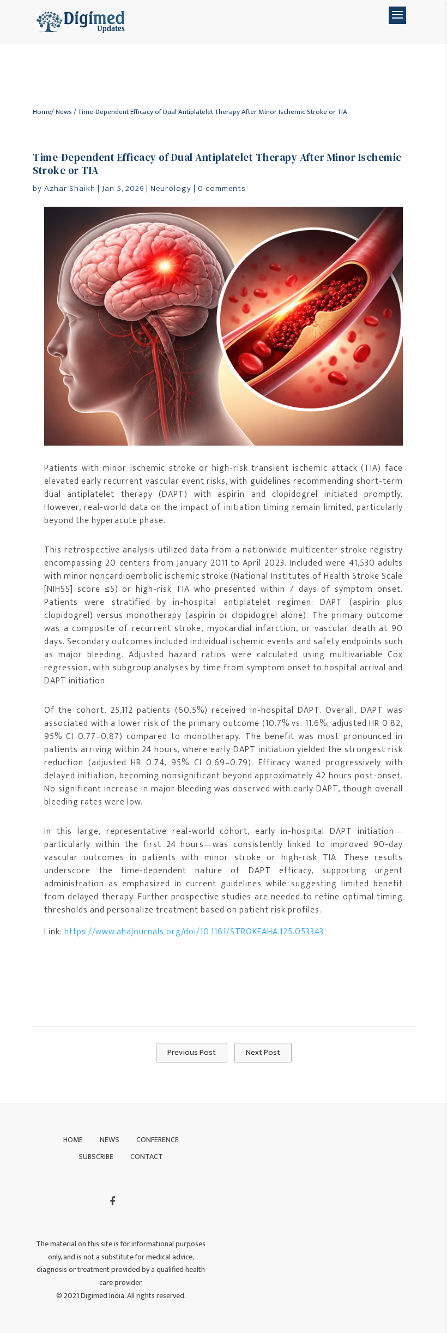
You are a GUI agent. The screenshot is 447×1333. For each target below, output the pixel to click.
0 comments (222, 188)
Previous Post (191, 1052)
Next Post (263, 1052)
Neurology (170, 188)
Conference (157, 1139)
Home (42, 112)
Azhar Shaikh (69, 188)
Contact (146, 1156)
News (64, 112)
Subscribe (95, 1156)
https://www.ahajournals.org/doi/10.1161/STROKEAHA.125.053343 (194, 931)
